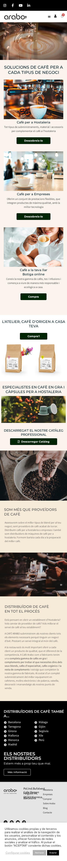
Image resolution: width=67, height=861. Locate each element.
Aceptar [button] (53, 852)
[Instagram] (5, 822)
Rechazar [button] (39, 852)
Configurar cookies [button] (18, 853)
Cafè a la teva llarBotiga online (33, 272)
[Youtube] (18, 822)
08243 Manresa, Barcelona (33, 798)
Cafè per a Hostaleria (33, 122)
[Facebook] (12, 822)
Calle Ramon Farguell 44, (31, 793)
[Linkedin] (24, 822)
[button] (49, 16)
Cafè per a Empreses (33, 194)
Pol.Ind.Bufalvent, (34, 789)
